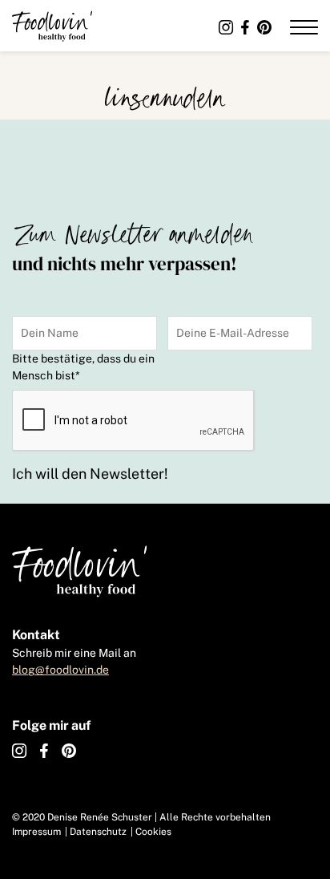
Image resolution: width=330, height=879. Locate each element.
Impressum (36, 831)
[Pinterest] (264, 27)
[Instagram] (225, 27)
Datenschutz (98, 831)
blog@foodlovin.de (60, 669)
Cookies (153, 831)
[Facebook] (245, 27)
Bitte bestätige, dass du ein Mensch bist (83, 367)
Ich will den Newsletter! (90, 473)
